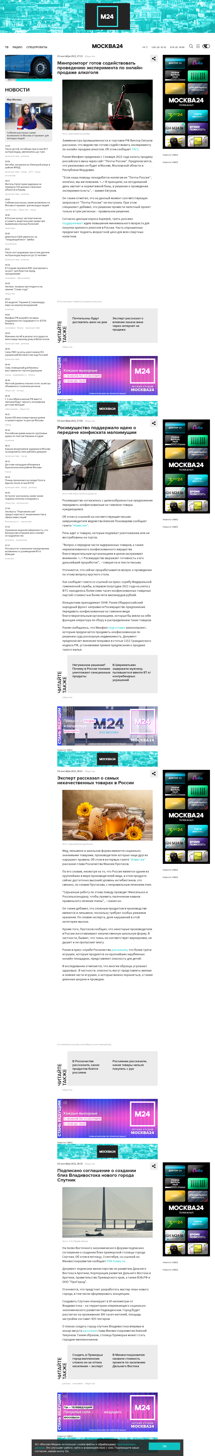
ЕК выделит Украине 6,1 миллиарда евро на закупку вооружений (25, 304)
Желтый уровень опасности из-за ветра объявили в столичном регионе (27, 385)
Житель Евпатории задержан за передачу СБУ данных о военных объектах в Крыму (23, 186)
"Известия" (80, 525)
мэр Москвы (11, 210)
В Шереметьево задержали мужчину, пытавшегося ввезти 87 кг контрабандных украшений (132, 672)
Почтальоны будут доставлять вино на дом (89, 320)
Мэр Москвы (14, 99)
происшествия (12, 156)
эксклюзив (10, 176)
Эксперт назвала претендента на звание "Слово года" (23, 288)
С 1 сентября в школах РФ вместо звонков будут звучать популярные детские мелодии (25, 401)
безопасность (12, 522)
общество (23, 210)
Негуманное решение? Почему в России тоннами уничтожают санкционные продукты (91, 670)
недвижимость (20, 375)
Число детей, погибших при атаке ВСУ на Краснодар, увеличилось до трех (26, 150)
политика (9, 309)
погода (20, 391)
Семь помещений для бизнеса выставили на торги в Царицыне (23, 369)
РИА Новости (116, 1261)
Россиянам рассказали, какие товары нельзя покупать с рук (130, 1065)
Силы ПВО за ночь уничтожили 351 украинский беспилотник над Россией (26, 353)
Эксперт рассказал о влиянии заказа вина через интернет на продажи (128, 324)
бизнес (20, 328)
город (37, 172)
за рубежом (11, 244)
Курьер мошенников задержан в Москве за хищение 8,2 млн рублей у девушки (27, 450)
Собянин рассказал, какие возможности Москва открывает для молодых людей (28, 135)
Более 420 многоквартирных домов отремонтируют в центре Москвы (25, 419)
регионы (25, 156)
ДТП (31, 172)
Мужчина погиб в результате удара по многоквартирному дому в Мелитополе (27, 338)
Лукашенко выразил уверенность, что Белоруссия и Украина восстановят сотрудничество (26, 532)
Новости (17, 90)
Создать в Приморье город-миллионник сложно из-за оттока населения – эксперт (87, 1360)
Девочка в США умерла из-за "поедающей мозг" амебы (21, 238)
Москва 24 (107, 46)
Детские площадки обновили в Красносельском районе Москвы (23, 466)
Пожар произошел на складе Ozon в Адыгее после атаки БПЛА (25, 482)
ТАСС (135, 149)
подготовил (116, 628)
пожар (24, 172)
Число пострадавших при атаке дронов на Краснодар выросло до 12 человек (27, 254)
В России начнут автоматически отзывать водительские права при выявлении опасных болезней (25, 221)
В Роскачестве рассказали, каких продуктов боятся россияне (85, 1066)
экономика (10, 278)
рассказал (90, 1331)
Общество (90, 56)
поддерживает (72, 223)
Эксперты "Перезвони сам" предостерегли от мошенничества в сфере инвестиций (25, 514)
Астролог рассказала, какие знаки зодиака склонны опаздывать (24, 497)
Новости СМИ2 (65, 399)
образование (23, 278)
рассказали (119, 950)
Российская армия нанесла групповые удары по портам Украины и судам (26, 435)
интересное (22, 503)
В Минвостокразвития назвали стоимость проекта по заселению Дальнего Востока (129, 1360)
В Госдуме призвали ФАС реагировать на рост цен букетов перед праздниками (26, 270)
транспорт (10, 228)
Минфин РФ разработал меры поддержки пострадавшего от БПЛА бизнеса (25, 320)
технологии (25, 522)
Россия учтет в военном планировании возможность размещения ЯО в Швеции (27, 551)
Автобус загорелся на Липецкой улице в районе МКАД (27, 166)
